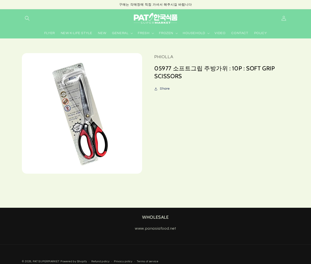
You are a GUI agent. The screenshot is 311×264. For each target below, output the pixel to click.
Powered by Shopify (73, 261)
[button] (27, 18)
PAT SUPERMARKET (46, 261)
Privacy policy (123, 261)
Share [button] (165, 88)
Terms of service (147, 261)
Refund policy (100, 261)
